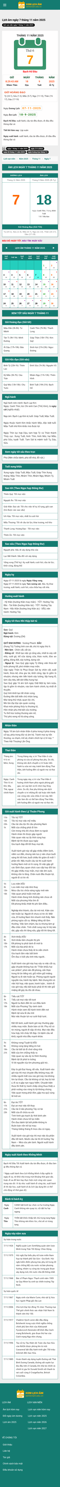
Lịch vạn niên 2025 (37, 1416)
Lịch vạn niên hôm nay (39, 1409)
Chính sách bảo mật (13, 1463)
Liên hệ (6, 1451)
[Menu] (5, 4)
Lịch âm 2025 (9, 1422)
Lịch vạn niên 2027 (37, 1428)
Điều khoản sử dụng (13, 1470)
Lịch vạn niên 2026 (37, 1422)
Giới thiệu (7, 1444)
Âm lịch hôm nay (11, 1409)
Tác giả (6, 1457)
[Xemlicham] (30, 5)
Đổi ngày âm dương (12, 1416)
